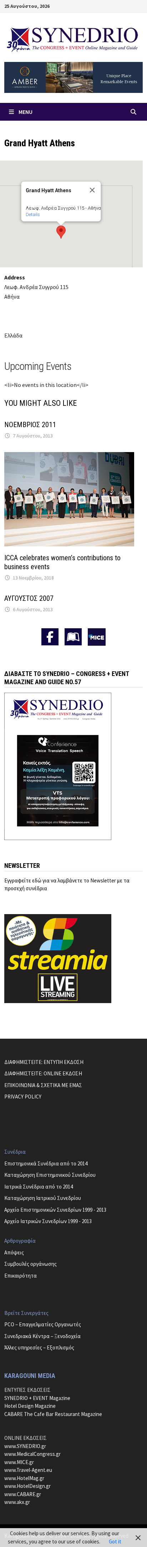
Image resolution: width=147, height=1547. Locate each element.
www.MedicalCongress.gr (32, 1454)
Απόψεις (14, 1252)
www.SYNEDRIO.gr (25, 1446)
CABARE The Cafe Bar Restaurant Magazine (53, 1414)
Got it (115, 1541)
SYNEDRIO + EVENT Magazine (37, 1398)
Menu (25, 111)
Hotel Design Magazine (30, 1405)
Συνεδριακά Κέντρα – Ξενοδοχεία (42, 1336)
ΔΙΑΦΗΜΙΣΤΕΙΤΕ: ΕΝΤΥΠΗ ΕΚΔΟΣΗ (43, 1062)
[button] (61, 232)
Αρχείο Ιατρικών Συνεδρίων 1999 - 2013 (48, 1221)
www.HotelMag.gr (24, 1478)
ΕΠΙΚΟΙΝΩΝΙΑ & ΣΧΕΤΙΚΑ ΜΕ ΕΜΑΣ (43, 1085)
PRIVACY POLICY (22, 1096)
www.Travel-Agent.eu (28, 1470)
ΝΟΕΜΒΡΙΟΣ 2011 (30, 424)
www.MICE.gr (19, 1462)
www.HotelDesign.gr (27, 1486)
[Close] (92, 190)
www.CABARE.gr (22, 1494)
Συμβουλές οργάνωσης (30, 1263)
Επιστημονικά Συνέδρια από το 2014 (45, 1163)
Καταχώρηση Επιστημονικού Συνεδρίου (50, 1174)
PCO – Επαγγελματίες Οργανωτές (42, 1324)
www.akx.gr (17, 1502)
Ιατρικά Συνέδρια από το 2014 (38, 1186)
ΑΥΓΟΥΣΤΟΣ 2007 (29, 598)
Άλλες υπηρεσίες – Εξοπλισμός (39, 1347)
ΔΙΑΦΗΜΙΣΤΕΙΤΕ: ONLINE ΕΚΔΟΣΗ (43, 1073)
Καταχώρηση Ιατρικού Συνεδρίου (42, 1198)
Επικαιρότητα (20, 1275)
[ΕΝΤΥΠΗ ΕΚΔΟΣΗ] (73, 636)
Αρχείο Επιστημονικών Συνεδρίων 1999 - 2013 (55, 1209)
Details (32, 214)
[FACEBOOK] (50, 636)
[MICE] (96, 636)
